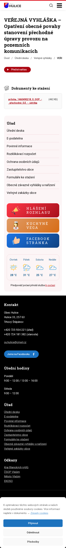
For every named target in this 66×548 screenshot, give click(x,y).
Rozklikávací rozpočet (21, 154)
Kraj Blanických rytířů (16, 467)
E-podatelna (15, 138)
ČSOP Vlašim (12, 472)
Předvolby (33, 541)
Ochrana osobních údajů (23, 162)
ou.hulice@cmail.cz (15, 342)
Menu (59, 5)
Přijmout (33, 523)
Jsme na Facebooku (18, 354)
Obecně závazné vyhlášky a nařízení (31, 185)
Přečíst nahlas (19, 69)
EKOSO (8, 481)
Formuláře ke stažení (21, 177)
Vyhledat (51, 5)
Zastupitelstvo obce (20, 169)
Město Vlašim (12, 476)
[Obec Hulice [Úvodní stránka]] (12, 5)
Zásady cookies (39, 513)
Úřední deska (15, 130)
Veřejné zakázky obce (21, 193)
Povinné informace (19, 146)
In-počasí (50, 285)
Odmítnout (33, 532)
